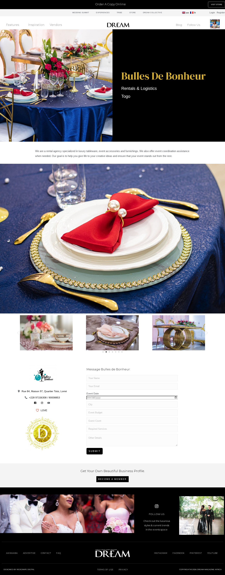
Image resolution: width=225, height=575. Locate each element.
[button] (216, 4)
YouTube (212, 553)
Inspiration (36, 25)
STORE (132, 13)
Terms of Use (105, 569)
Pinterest (196, 553)
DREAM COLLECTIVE (152, 13)
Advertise (29, 553)
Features (12, 25)
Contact (46, 553)
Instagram (160, 553)
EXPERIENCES (103, 13)
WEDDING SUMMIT (80, 13)
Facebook (178, 553)
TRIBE (119, 13)
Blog (179, 25)
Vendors (56, 25)
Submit (95, 451)
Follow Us (193, 25)
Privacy (123, 569)
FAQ (58, 553)
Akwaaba (12, 553)
